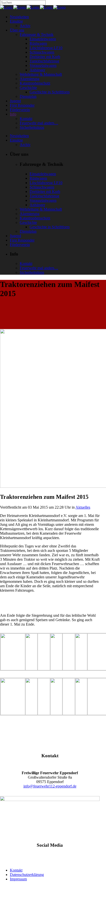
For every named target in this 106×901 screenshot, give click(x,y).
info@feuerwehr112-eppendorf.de (49, 786)
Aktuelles (82, 507)
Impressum (18, 879)
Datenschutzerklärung (27, 874)
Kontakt (16, 870)
